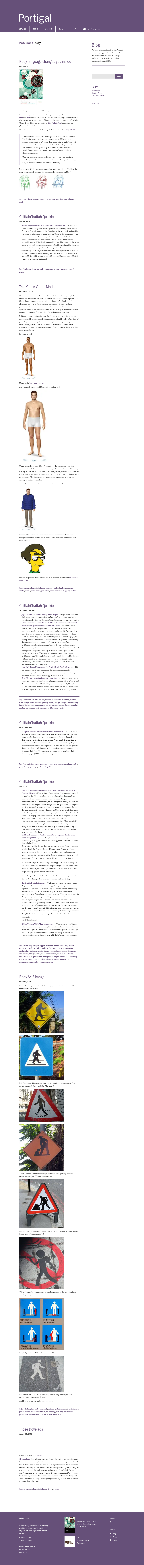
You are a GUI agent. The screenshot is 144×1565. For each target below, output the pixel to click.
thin (50, 767)
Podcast (73, 29)
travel (55, 1414)
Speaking (48, 29)
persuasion (37, 956)
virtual (73, 591)
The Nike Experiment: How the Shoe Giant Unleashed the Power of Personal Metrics (48, 792)
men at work (40, 1411)
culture (73, 699)
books (58, 699)
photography (72, 764)
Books (35, 29)
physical (71, 199)
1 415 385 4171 (25, 1540)
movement (65, 269)
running (31, 959)
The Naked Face (54, 123)
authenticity (39, 699)
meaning (35, 705)
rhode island (34, 1414)
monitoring (68, 954)
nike (30, 956)
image (57, 702)
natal (72, 269)
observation (56, 705)
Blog (61, 29)
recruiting (73, 956)
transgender (33, 962)
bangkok (30, 1409)
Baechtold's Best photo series (33, 883)
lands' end (63, 588)
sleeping (49, 959)
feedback (33, 951)
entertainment (35, 702)
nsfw (33, 591)
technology (44, 708)
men (43, 954)
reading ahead (24, 708)
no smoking (50, 1411)
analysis (36, 945)
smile (21, 202)
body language (34, 199)
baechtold (49, 945)
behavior (35, 269)
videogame (53, 708)
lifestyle (32, 954)
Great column (24, 1459)
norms (21, 272)
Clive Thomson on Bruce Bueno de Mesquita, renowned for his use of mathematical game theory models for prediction (49, 624)
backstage (27, 269)
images (64, 951)
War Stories (96, 90)
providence (23, 1414)
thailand (43, 1414)
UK (59, 1414)
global (57, 1409)
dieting (31, 764)
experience (49, 269)
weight (61, 708)
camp (71, 945)
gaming (45, 702)
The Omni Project (98, 95)
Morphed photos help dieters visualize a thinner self (42, 732)
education (69, 948)
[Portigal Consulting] (35, 23)
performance (67, 705)
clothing (49, 588)
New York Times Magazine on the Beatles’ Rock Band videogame (47, 667)
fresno (46, 951)
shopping (66, 591)
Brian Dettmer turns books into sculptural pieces (41, 678)
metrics (60, 954)
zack (48, 962)
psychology (32, 767)
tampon (70, 959)
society (56, 959)
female (40, 951)
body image (40, 588)
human (63, 1409)
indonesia (75, 1409)
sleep (43, 959)
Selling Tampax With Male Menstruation (38, 924)
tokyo (49, 1414)
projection (45, 591)
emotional (44, 199)
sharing (45, 767)
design (26, 702)
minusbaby (38, 1455)
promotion (64, 956)
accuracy (27, 588)
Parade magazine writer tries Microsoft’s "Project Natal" (44, 226)
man (33, 1411)
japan (21, 705)
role (20, 959)
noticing (59, 1411)
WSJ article (70, 130)
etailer (55, 588)
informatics (23, 954)
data (21, 702)
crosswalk (43, 1409)
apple (42, 945)
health (58, 951)
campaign (23, 948)
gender (52, 951)
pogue (56, 956)
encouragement (41, 764)
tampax (63, 959)
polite (75, 705)
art (33, 699)
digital (62, 948)
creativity (65, 699)
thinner (56, 767)
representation (56, 591)
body (25, 199)
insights (64, 702)
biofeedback (59, 945)
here (51, 111)
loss (55, 764)
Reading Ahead (97, 93)
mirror (71, 588)
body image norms (37, 383)
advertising (28, 945)
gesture (57, 269)
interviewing (54, 199)
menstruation (51, 954)
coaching (31, 948)
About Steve (95, 103)
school (37, 959)
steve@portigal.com (93, 29)
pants (38, 591)
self (37, 708)
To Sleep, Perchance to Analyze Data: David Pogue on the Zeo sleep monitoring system (48, 836)
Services (22, 29)
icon (68, 1409)
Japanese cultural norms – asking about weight (40, 614)
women (42, 962)
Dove (50, 1489)
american (27, 699)
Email (114, 1540)
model (21, 591)
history (51, 702)
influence (72, 951)
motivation (62, 764)
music (42, 705)
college (38, 948)
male (38, 954)
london (27, 1411)
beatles (48, 699)
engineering (24, 951)
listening (63, 199)
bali (25, 1409)
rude (33, 708)
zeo (51, 962)
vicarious (63, 767)
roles (25, 959)
